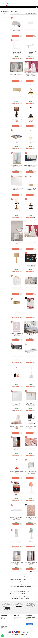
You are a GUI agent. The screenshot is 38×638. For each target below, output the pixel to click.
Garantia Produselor (4, 626)
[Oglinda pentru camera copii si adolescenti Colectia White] (16, 45)
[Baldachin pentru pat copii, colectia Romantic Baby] (31, 280)
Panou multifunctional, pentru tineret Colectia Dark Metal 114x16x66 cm (16, 356)
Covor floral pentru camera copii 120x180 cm (31, 518)
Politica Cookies (16, 618)
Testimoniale (3, 618)
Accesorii (2, 19)
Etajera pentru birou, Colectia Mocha (16, 311)
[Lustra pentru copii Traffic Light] (16, 372)
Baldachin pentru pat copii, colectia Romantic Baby (30, 288)
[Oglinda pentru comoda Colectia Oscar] (16, 181)
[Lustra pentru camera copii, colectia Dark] (31, 112)
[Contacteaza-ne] (34, 7)
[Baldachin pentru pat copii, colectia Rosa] (31, 67)
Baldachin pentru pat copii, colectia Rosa (31, 74)
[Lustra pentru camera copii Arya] (31, 372)
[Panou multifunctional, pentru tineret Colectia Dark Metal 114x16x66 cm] (16, 349)
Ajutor (14, 619)
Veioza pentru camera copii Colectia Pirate (16, 210)
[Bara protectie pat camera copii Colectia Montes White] (31, 45)
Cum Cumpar (3, 620)
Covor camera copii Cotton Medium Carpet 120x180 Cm (16, 334)
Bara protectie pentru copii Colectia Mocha (16, 96)
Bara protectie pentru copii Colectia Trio (16, 29)
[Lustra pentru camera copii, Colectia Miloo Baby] (31, 135)
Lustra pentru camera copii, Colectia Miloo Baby (30, 142)
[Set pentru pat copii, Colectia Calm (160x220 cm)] (31, 327)
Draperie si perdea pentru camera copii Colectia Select (16, 563)
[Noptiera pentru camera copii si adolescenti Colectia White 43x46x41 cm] (16, 280)
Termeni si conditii (16, 624)
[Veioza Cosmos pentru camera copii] (16, 112)
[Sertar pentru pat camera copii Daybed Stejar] (16, 135)
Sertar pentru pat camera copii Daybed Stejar (17, 142)
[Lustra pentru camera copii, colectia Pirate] (31, 204)
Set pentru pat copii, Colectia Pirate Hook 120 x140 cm (16, 494)
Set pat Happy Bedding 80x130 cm (31, 448)
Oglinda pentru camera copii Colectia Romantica (16, 404)
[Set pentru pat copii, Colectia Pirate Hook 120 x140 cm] (16, 487)
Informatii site (16, 615)
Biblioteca (2, 18)
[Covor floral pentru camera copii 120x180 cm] (31, 510)
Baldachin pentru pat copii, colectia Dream (16, 426)
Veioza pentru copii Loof (16, 264)
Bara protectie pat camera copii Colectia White (31, 30)
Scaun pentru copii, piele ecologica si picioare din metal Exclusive (31, 427)
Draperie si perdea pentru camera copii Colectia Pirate (16, 449)
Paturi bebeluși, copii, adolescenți (4, 13)
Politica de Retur (3, 627)
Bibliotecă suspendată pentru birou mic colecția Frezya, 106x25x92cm (31, 404)
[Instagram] (21, 606)
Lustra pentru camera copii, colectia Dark (30, 119)
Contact (2, 628)
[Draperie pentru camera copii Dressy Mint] (16, 158)
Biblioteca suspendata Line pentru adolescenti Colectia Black (31, 265)
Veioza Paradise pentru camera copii (31, 540)
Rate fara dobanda (3, 619)
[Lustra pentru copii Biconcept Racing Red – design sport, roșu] (16, 464)
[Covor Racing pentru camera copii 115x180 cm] (31, 303)
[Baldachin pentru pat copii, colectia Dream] (16, 419)
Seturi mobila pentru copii (4, 20)
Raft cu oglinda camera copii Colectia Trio (30, 165)
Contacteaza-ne (30, 624)
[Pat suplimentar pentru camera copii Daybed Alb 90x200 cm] (31, 349)
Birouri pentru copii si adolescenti (4, 17)
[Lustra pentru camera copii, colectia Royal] (31, 90)
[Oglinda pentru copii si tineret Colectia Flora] (31, 464)
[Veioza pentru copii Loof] (16, 258)
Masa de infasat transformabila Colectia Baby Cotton (16, 518)
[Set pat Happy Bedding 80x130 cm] (31, 442)
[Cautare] (36, 4)
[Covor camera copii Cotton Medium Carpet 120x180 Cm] (16, 327)
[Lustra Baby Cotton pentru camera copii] (16, 231)
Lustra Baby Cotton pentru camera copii (16, 242)
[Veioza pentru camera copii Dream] (31, 487)
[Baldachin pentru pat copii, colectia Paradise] (31, 231)
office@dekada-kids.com (31, 607)
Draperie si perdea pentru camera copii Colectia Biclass (31, 563)
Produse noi (3, 624)
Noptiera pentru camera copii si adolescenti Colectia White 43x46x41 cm (16, 288)
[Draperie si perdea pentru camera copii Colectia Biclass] (31, 556)
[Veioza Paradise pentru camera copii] (31, 533)
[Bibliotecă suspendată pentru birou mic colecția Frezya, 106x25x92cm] (31, 396)
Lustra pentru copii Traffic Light (17, 379)
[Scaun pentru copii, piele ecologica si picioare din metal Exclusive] (31, 419)
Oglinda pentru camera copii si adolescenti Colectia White (16, 52)
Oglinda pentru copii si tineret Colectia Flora (31, 472)
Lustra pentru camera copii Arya (31, 379)
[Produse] (1, 7)
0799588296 (31, 606)
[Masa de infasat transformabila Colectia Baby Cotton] (16, 510)
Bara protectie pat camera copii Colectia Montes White (31, 52)
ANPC (14, 620)
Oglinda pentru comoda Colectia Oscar (17, 188)
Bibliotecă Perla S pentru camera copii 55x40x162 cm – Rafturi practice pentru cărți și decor (17, 540)
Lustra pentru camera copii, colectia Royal (30, 96)
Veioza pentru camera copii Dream (30, 493)
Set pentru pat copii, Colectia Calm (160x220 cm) (30, 334)
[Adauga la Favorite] (20, 36)
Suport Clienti (4, 615)
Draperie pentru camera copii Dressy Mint (16, 165)
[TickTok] (20, 606)
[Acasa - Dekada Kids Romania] (5, 4)
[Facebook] (16, 606)
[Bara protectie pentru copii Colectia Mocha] (16, 90)
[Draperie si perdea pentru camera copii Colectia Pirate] (16, 442)
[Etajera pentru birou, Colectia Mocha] (16, 304)
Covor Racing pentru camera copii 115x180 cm (30, 311)
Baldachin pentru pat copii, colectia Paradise (30, 243)
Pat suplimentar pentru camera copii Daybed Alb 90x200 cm (31, 356)
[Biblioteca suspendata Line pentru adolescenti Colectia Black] (31, 258)
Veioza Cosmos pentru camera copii (16, 119)
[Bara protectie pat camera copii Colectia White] (31, 22)
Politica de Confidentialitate (5, 611)
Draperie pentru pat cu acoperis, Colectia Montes (16, 75)
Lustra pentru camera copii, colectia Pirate (30, 210)
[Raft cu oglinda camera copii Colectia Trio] (31, 158)
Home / (2, 9)
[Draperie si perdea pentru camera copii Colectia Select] (16, 556)
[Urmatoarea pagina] (36, 571)
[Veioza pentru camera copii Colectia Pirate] (16, 204)
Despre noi (2, 617)
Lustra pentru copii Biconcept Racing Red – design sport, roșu (16, 472)
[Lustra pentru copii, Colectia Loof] (31, 181)
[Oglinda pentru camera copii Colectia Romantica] (16, 396)
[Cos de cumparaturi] (36, 7)
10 (34, 571)
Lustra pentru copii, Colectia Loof (31, 188)
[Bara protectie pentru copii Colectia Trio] (16, 22)
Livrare (2, 625)
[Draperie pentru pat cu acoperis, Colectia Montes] (16, 67)
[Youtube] (18, 606)
